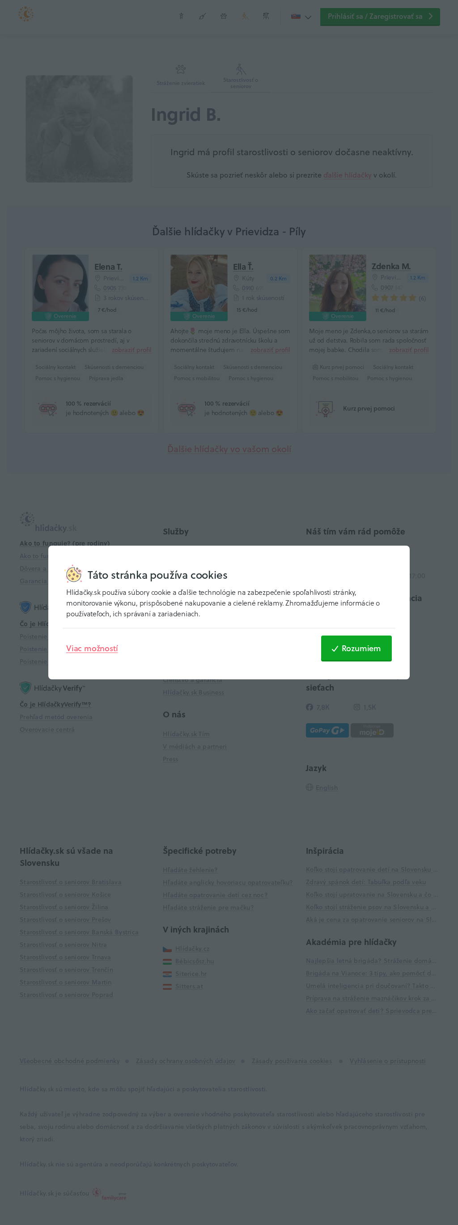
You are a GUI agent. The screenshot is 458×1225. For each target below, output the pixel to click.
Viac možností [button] (92, 648)
